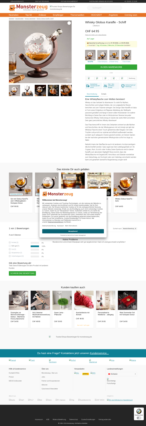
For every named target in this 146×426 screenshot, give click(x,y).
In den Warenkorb (111, 67)
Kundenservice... (99, 353)
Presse (11, 377)
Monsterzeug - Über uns (50, 373)
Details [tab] (103, 94)
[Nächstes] (69, 52)
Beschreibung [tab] (92, 94)
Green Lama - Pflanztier (59, 314)
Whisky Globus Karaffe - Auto (124, 200)
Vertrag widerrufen (105, 419)
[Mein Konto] (133, 7)
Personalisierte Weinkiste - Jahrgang (106, 314)
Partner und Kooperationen (51, 381)
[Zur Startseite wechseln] (28, 7)
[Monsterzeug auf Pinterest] (77, 411)
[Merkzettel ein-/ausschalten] (69, 80)
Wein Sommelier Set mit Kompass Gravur (127, 314)
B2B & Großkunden (15, 381)
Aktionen (44, 385)
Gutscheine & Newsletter (50, 389)
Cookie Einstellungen (88, 419)
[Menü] (142, 409)
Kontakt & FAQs (14, 373)
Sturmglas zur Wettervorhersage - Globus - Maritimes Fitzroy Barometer (18, 316)
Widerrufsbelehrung (59, 419)
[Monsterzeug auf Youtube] (85, 411)
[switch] (139, 418)
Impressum (39, 419)
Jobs (43, 377)
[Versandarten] (89, 375)
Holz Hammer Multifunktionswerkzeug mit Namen (40, 315)
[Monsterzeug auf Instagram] (60, 411)
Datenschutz (73, 419)
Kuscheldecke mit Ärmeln (83, 314)
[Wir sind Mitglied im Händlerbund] (120, 400)
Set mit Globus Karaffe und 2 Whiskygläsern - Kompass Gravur (19, 201)
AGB (47, 419)
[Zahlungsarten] (73, 361)
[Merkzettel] (126, 7)
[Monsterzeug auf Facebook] (69, 411)
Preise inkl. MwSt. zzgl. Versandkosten (95, 35)
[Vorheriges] (11, 52)
